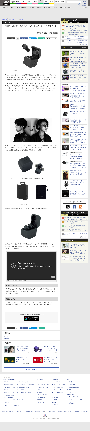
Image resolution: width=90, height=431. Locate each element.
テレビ (4, 7)
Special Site (69, 47)
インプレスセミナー (24, 389)
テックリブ (54, 402)
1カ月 (84, 22)
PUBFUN (69, 389)
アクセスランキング (71, 20)
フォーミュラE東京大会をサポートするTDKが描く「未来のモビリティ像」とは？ (78, 77)
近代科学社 (39, 400)
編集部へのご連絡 (39, 411)
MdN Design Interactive (59, 400)
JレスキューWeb (58, 389)
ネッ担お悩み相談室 (9, 395)
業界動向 (55, 7)
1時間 (64, 22)
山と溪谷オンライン (43, 394)
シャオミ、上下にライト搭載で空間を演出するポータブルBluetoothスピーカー (78, 120)
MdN (53, 395)
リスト (17, 38)
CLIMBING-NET (42, 397)
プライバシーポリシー (50, 411)
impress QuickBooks (74, 387)
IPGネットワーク (71, 394)
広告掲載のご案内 (29, 411)
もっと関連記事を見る (30, 369)
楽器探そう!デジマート (43, 384)
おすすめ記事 (69, 240)
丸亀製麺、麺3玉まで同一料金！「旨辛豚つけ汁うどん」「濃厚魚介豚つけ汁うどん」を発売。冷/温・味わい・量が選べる (75, 219)
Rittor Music (40, 379)
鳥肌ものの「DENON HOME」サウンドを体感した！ (77, 53)
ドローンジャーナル (9, 392)
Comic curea (72, 384)
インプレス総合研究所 (9, 387)
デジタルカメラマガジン (10, 400)
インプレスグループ (68, 411)
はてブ (33, 38)
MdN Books (56, 397)
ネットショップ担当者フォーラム (27, 384)
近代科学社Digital (42, 402)
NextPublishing (22, 402)
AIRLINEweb (57, 382)
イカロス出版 (55, 379)
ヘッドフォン (32, 7)
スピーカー (62, 7)
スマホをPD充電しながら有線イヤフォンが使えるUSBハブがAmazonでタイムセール (78, 165)
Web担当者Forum (8, 384)
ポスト (12, 38)
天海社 (70, 382)
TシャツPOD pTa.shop (75, 396)
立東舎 (40, 389)
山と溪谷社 (39, 392)
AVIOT (6, 336)
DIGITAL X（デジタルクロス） (26, 392)
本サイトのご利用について (8, 411)
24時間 (71, 22)
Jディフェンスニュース (59, 384)
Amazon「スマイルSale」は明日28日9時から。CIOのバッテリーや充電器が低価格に (78, 88)
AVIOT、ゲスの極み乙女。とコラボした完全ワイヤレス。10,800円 (50, 348)
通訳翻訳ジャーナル (58, 387)
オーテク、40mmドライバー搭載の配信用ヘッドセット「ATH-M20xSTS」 (78, 182)
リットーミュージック (43, 382)
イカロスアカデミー (58, 392)
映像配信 (39, 7)
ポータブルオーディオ (21, 7)
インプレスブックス (24, 399)
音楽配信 (69, 7)
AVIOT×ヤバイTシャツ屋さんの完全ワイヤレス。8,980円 (50, 359)
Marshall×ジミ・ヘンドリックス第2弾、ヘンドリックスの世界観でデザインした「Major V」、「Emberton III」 (78, 129)
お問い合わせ (20, 411)
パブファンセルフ (73, 392)
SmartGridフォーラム (24, 382)
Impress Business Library (25, 387)
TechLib (56, 404)
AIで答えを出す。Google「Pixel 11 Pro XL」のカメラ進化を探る (78, 245)
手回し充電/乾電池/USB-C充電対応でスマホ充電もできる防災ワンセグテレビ (78, 134)
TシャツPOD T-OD (43, 387)
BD (45, 7)
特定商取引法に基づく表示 (81, 411)
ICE (68, 379)
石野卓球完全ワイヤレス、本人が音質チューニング (22, 359)
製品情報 (6, 338)
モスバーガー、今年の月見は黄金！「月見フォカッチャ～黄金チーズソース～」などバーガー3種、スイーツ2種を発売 (75, 231)
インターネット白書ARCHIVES (11, 405)
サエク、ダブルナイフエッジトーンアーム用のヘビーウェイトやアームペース (78, 147)
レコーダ (11, 7)
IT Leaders (6, 389)
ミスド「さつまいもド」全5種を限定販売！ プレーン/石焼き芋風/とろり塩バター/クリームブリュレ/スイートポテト (75, 227)
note (43, 38)
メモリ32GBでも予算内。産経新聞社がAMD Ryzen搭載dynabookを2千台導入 (78, 65)
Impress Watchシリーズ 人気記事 (74, 212)
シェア (25, 38)
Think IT (6, 382)
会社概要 (60, 411)
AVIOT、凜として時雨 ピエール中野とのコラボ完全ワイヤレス (22, 348)
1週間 (77, 22)
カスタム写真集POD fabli (75, 399)
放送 (49, 7)
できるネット (7, 402)
